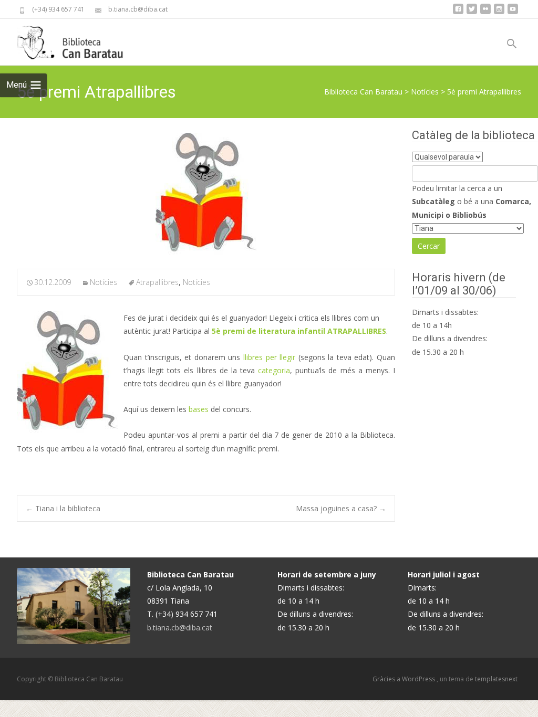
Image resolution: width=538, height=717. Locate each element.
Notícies (425, 92)
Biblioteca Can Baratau (363, 92)
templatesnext (496, 678)
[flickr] (485, 13)
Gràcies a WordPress (405, 678)
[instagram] (499, 13)
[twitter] (472, 13)
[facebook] (458, 13)
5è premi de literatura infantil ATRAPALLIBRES (299, 331)
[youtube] (513, 13)
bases (199, 409)
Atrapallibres (157, 282)
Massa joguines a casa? (341, 508)
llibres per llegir (269, 357)
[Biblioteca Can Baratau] (75, 40)
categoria (274, 370)
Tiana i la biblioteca (63, 508)
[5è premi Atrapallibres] (206, 194)
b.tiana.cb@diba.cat (179, 627)
